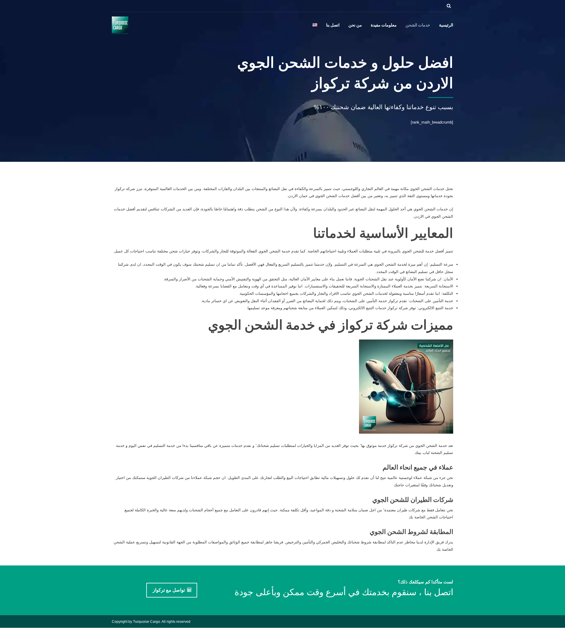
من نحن (355, 25)
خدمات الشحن (418, 25)
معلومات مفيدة (384, 25)
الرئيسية (446, 25)
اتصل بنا (333, 25)
